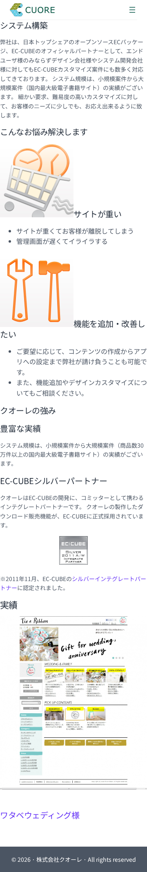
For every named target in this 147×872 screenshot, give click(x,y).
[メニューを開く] (132, 10)
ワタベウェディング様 (39, 815)
